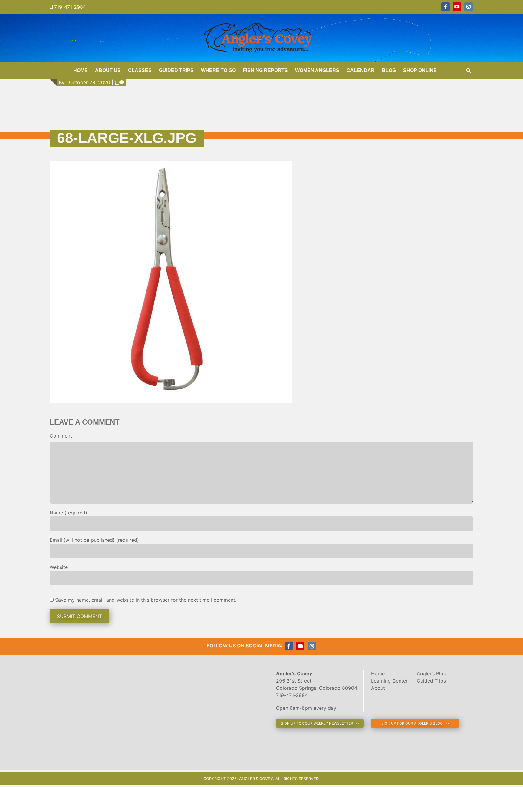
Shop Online (420, 70)
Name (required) (68, 513)
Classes (140, 70)
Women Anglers (317, 70)
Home (80, 70)
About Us (108, 70)
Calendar (361, 70)
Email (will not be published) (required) (94, 540)
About (378, 688)
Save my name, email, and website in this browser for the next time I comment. (145, 600)
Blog (389, 70)
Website (59, 567)
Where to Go (218, 70)
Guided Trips (176, 70)
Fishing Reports (265, 70)
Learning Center (389, 681)
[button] (320, 723)
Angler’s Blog (431, 673)
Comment (61, 436)
